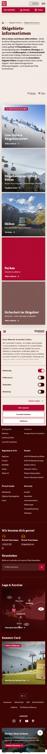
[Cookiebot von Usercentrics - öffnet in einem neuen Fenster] (34, 331)
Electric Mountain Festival (33, 477)
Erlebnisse (28, 429)
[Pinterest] (33, 721)
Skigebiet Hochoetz (15, 23)
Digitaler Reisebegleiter (10, 496)
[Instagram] (14, 721)
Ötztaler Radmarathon (32, 473)
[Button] (41, 567)
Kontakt (27, 492)
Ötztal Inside (8, 486)
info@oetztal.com (27, 544)
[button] (23, 696)
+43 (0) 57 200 (7, 544)
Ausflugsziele (7, 429)
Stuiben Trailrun (30, 465)
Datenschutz (19, 702)
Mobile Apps (28, 505)
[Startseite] (3, 23)
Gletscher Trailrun (30, 469)
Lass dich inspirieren (9, 442)
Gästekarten (6, 492)
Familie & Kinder (8, 438)
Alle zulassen (23, 408)
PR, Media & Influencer (28, 707)
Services (28, 486)
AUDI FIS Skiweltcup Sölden (34, 456)
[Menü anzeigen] (43, 3)
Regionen (5, 456)
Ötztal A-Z (5, 473)
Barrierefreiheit (38, 702)
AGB (28, 702)
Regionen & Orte (9, 450)
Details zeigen (34, 401)
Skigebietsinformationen (32, 23)
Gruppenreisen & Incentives (34, 433)
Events (27, 450)
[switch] (41, 377)
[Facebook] (20, 721)
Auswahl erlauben (23, 414)
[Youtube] (27, 721)
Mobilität (5, 465)
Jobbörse (13, 707)
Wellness (5, 433)
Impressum (7, 702)
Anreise (5, 461)
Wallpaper (28, 513)
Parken (4, 469)
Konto (4, 500)
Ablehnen (23, 421)
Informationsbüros (31, 500)
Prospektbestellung (31, 509)
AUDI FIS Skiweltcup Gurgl (33, 461)
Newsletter (28, 496)
